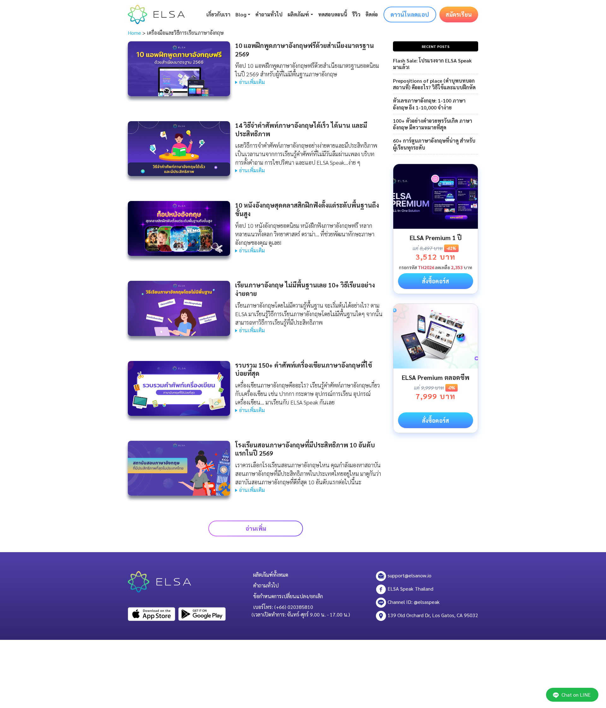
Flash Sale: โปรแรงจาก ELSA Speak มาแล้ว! (432, 63)
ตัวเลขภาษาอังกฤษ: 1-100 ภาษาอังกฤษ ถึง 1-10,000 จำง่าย (429, 103)
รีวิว (356, 14)
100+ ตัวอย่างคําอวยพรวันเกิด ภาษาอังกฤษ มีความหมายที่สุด (432, 124)
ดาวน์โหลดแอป (409, 14)
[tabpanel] (435, 229)
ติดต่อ (371, 14)
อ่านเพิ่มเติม (252, 82)
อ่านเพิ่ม (256, 528)
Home (134, 32)
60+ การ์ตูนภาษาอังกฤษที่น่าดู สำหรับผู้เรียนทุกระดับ (434, 143)
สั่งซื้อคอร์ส (435, 281)
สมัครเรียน (459, 14)
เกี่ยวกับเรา (218, 14)
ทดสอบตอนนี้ (332, 14)
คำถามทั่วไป (268, 14)
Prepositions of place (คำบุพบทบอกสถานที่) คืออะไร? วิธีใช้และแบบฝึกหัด (434, 84)
